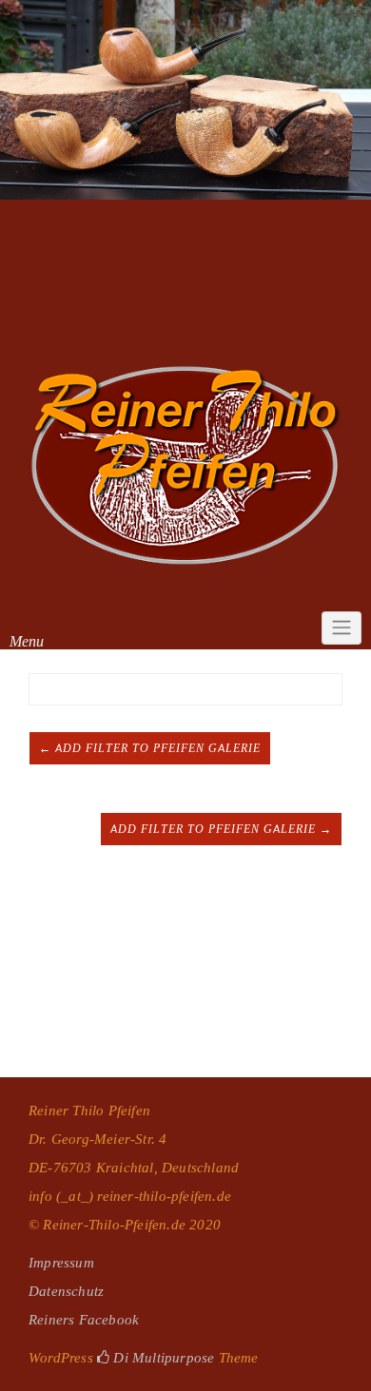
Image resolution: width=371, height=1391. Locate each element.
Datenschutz (66, 1291)
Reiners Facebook (84, 1319)
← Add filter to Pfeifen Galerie (150, 748)
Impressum (61, 1262)
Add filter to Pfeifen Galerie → (221, 829)
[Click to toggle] (341, 628)
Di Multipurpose (161, 1357)
